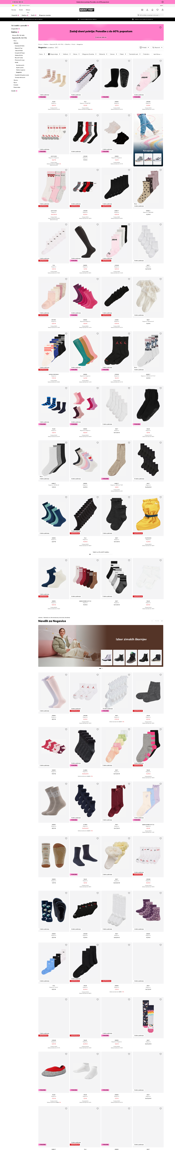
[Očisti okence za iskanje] (162, 15)
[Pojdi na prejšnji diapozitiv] (152, 621)
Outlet (15, 5)
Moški (21, 10)
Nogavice (80, 44)
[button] (144, 47)
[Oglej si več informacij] (53, 110)
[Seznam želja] (157, 10)
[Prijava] (147, 10)
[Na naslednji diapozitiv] (162, 621)
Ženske (13, 10)
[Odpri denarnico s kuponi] (142, 10)
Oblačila (67, 44)
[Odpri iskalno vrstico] (138, 15)
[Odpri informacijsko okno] (163, 2)
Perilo (73, 44)
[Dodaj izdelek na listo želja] (66, 61)
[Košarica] (163, 10)
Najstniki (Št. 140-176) (56, 44)
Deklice (46, 44)
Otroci (28, 10)
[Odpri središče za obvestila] (152, 9)
